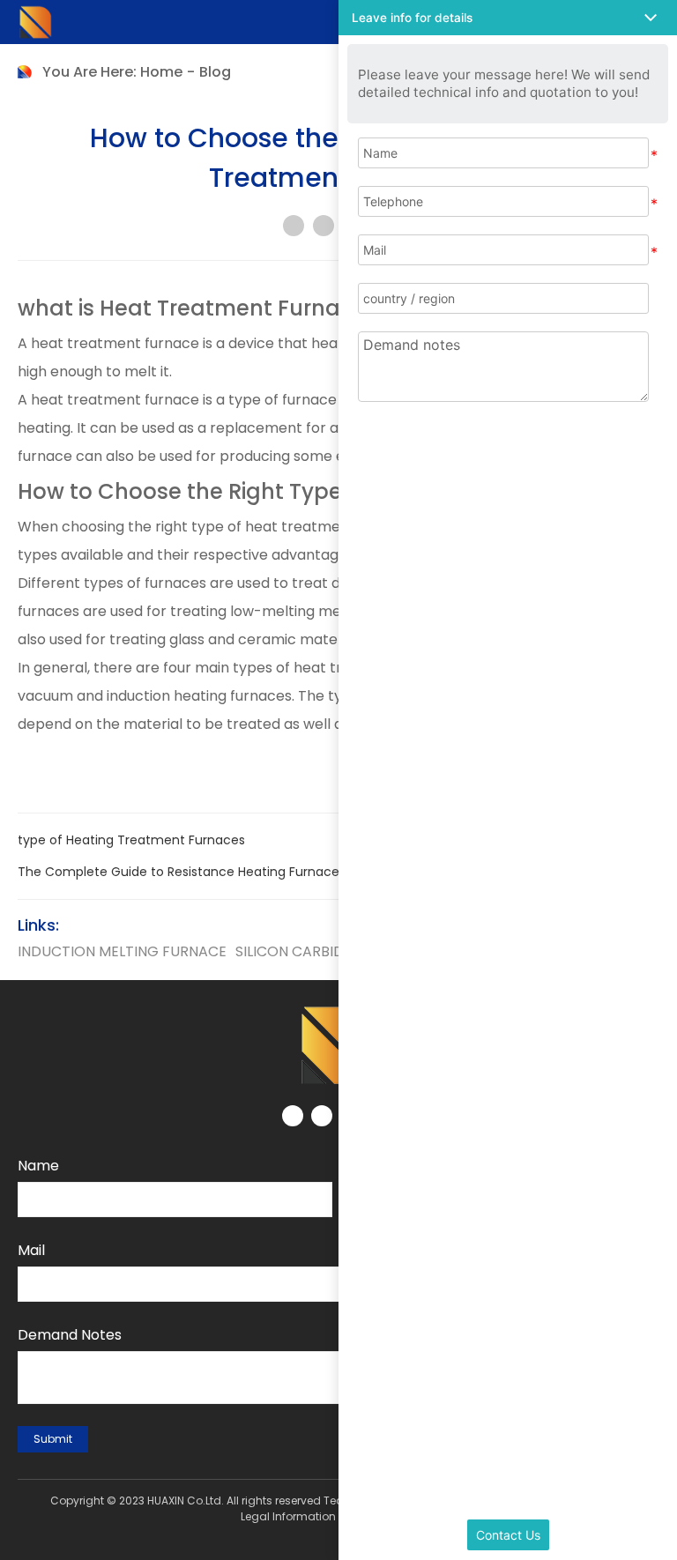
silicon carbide (293, 951)
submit (52, 1438)
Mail (31, 1250)
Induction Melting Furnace (122, 951)
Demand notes (70, 1335)
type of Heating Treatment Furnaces (131, 840)
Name (38, 1165)
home (161, 72)
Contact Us (508, 1534)
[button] (507, 17)
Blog (215, 72)
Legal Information (288, 1516)
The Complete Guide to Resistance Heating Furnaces (182, 871)
